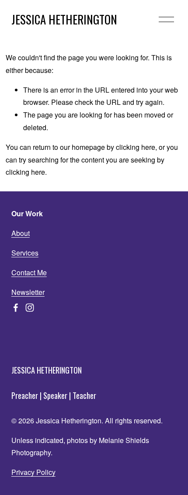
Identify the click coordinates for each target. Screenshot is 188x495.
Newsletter (28, 292)
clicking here (135, 147)
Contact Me (29, 272)
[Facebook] (15, 307)
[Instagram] (29, 307)
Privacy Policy (33, 472)
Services (24, 253)
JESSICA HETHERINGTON (64, 19)
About (20, 233)
